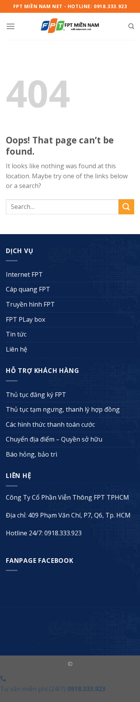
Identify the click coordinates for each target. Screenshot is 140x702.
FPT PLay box (25, 319)
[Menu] (10, 26)
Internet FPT (24, 274)
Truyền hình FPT (30, 304)
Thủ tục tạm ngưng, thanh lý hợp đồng (63, 409)
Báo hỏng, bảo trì (31, 454)
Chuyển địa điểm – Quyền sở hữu (54, 439)
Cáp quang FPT (28, 289)
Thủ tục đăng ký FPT (36, 394)
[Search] (131, 26)
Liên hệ (16, 349)
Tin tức (16, 334)
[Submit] (126, 206)
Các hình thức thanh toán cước (50, 424)
